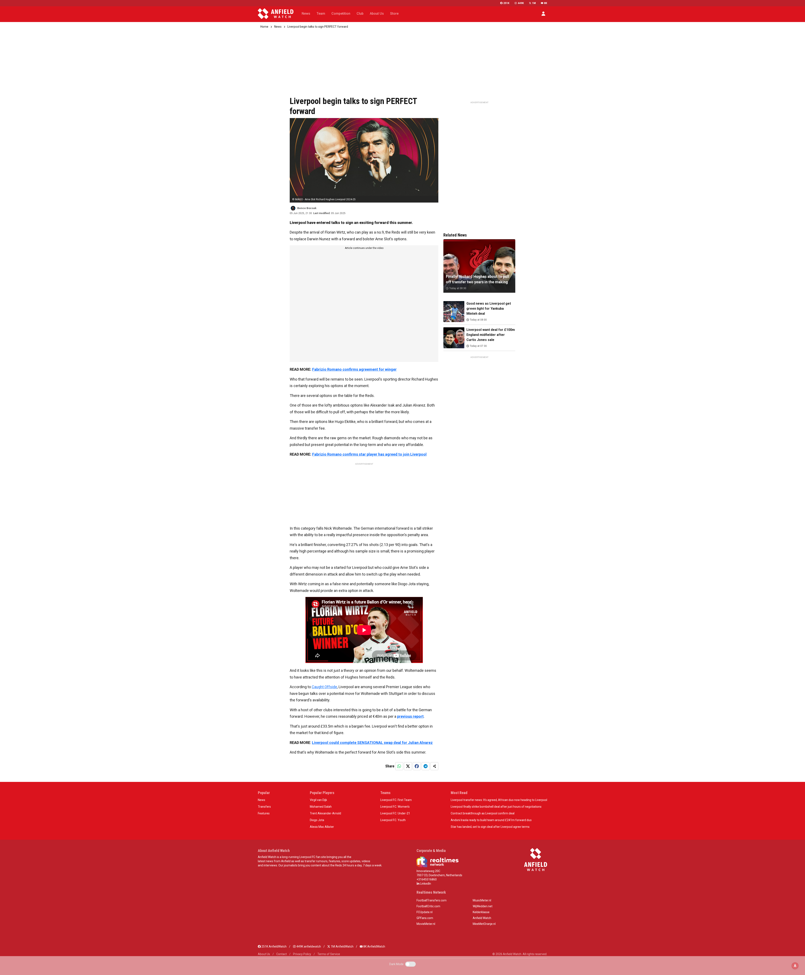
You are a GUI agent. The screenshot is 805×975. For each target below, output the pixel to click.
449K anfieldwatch (308, 946)
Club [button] (360, 14)
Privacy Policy (302, 954)
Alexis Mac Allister (322, 826)
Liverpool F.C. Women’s (395, 806)
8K (545, 3)
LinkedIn (425, 883)
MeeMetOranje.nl (484, 924)
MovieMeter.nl (426, 924)
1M (534, 3)
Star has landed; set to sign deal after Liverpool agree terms (490, 826)
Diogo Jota (317, 820)
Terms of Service (328, 954)
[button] (543, 13)
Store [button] (394, 14)
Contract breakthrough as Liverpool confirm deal (482, 813)
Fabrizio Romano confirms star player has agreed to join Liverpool (369, 454)
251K (506, 3)
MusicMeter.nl (482, 900)
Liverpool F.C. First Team (396, 800)
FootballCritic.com (428, 906)
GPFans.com (425, 918)
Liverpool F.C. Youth (393, 820)
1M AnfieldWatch (341, 946)
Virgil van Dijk (318, 800)
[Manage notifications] (795, 965)
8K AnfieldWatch (374, 946)
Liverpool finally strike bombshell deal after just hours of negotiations (496, 806)
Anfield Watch (482, 918)
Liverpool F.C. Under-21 (395, 813)
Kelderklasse (481, 912)
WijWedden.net (482, 906)
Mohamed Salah (321, 806)
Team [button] (321, 14)
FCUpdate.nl (424, 912)
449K (521, 3)
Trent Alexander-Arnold (325, 813)
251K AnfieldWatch (274, 946)
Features (264, 813)
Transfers (264, 806)
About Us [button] (377, 14)
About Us (264, 954)
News (278, 26)
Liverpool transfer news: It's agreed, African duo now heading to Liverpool (499, 800)
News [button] (306, 14)
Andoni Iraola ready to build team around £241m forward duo (491, 820)
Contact (281, 954)
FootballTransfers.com (432, 900)
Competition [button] (340, 14)
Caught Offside (324, 687)
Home (264, 26)
